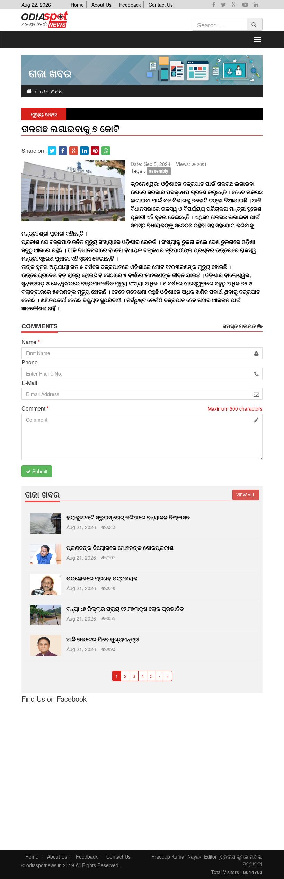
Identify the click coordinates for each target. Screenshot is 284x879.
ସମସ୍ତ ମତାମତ (240, 326)
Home (77, 4)
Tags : (138, 170)
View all (245, 495)
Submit (39, 471)
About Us (101, 4)
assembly (158, 171)
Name (30, 342)
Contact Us (161, 4)
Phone (29, 362)
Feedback (130, 4)
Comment (35, 408)
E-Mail (29, 382)
